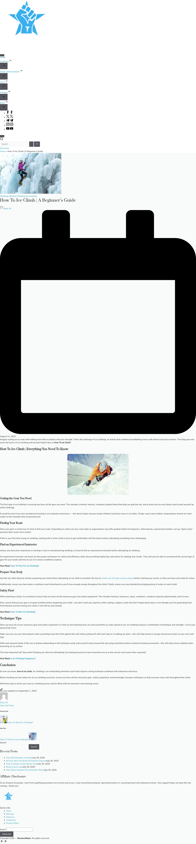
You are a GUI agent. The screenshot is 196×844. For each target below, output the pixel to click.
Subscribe (6, 834)
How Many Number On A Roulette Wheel (25, 770)
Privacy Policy (12, 823)
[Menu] (2, 55)
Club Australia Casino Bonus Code (22, 763)
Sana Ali (4, 702)
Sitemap (10, 814)
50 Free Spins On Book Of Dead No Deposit (26, 760)
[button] (31, 144)
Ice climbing (31, 196)
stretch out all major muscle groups (117, 578)
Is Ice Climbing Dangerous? (23, 658)
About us (10, 817)
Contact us (11, 820)
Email (3, 829)
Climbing (4, 196)
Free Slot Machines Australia (19, 757)
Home (3, 151)
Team (8, 811)
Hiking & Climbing (17, 196)
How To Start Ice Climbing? (23, 611)
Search (3, 742)
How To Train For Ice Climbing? (25, 565)
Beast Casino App (14, 767)
